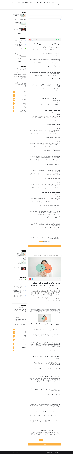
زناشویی (37, 2)
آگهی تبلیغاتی (24, 108)
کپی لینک (41, 241)
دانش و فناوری (58, 39)
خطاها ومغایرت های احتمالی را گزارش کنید (21, 82)
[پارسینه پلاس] (59, 4)
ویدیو (25, 96)
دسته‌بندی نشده (24, 99)
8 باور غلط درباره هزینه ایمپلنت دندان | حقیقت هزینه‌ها (18, 23)
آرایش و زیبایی (48, 2)
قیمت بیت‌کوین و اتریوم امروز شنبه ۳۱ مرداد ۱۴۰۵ (20, 80)
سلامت (31, 2)
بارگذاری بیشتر (19, 33)
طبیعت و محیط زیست (23, 111)
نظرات (45, 246)
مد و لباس (19, 2)
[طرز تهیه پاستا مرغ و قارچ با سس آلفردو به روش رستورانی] (23, 58)
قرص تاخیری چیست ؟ (23, 26)
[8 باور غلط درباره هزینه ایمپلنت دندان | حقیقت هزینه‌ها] (23, 23)
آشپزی (44, 2)
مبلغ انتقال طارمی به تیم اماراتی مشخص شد (20, 70)
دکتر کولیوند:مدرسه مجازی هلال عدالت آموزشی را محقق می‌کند (17, 29)
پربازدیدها (24, 92)
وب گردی (23, 66)
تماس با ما (13, 452)
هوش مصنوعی (24, 110)
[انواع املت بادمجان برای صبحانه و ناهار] (23, 45)
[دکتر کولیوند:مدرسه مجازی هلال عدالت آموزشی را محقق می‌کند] (23, 29)
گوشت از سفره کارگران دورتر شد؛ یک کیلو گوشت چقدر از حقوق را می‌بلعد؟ (20, 69)
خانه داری (41, 2)
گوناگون (34, 2)
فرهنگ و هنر (26, 2)
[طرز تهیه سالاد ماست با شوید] (23, 49)
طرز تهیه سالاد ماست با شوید (17, 48)
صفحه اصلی (53, 2)
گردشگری (23, 2)
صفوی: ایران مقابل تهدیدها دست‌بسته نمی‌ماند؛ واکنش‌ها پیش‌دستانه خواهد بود (20, 84)
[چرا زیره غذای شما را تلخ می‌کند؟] (23, 41)
